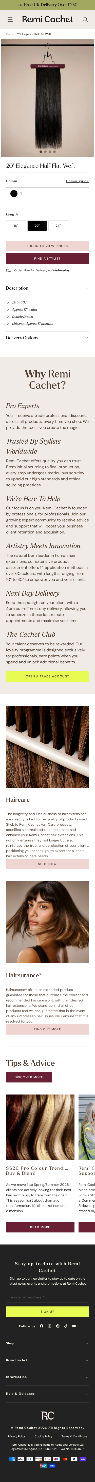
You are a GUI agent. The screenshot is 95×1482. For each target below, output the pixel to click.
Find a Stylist (47, 259)
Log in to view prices (47, 246)
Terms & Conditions (74, 1436)
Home (10, 34)
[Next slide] (88, 5)
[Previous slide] (7, 5)
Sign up (47, 1312)
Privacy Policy (17, 1436)
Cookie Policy (43, 1436)
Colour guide (77, 181)
